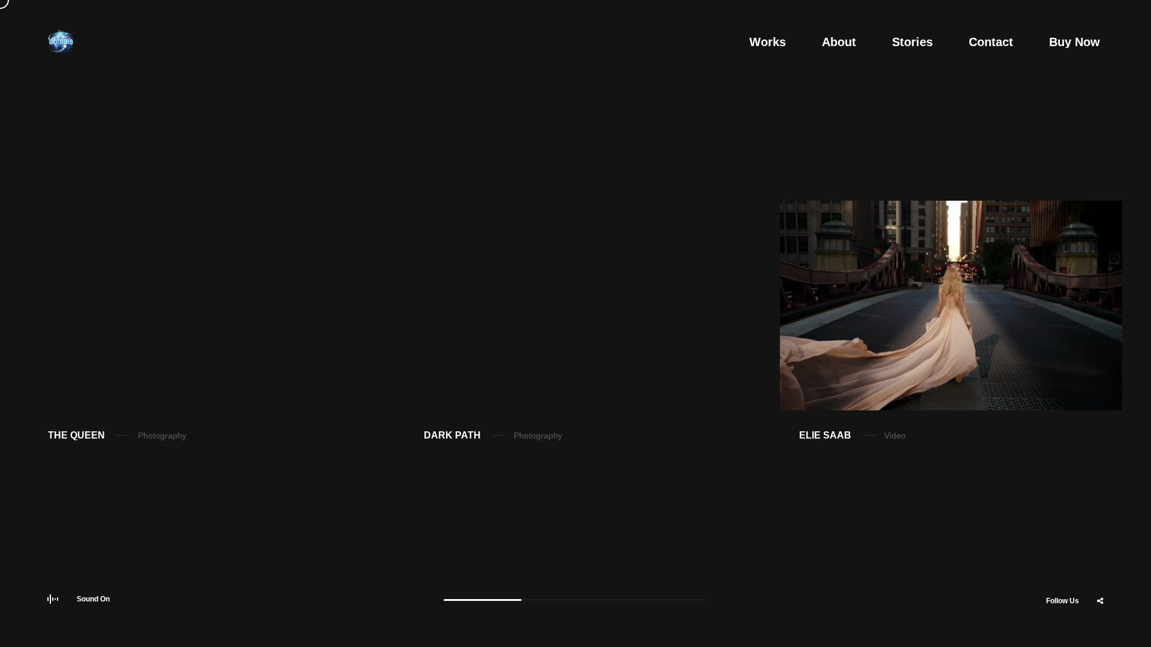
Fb (1010, 631)
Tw (1070, 631)
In (980, 631)
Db (1100, 631)
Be (1040, 631)
